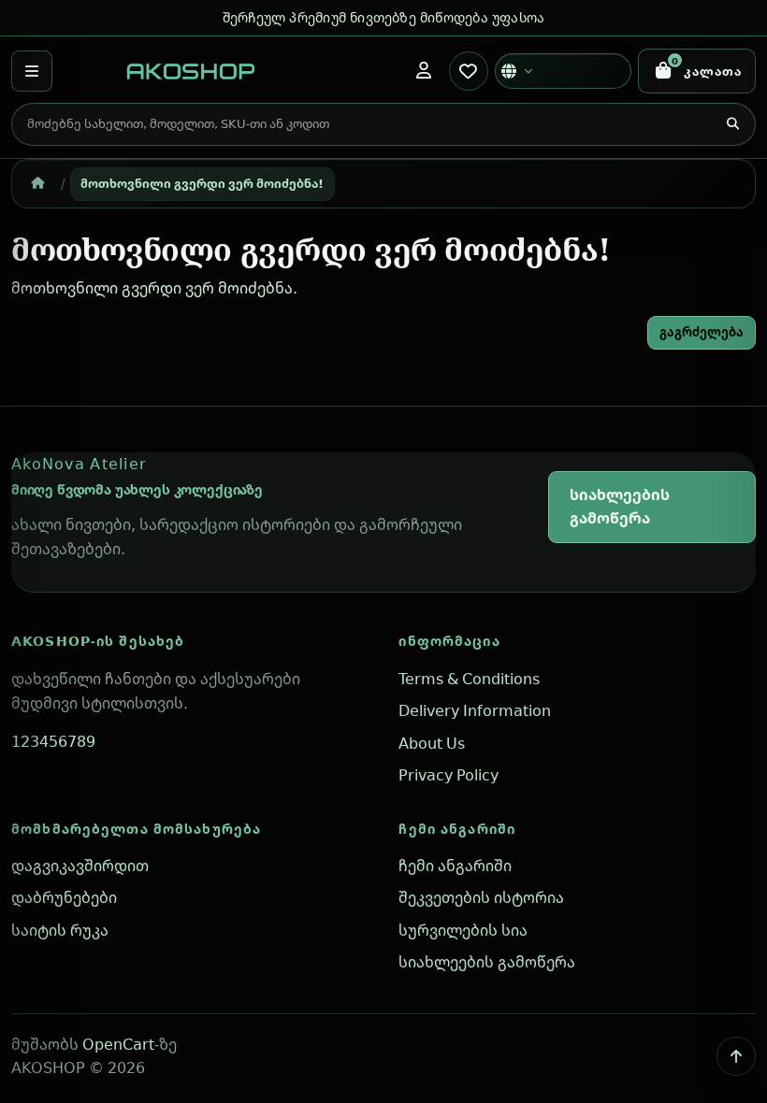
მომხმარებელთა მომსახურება (136, 829)
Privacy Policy (448, 775)
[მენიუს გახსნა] (31, 71)
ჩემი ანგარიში (456, 829)
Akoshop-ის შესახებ (97, 641)
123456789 (53, 741)
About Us (431, 743)
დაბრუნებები (64, 897)
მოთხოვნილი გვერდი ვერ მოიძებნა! (202, 183)
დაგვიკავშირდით (80, 865)
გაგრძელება (701, 331)
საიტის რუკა (60, 930)
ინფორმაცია (448, 641)
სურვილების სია (463, 930)
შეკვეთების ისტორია (481, 897)
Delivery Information (474, 710)
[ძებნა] (733, 124)
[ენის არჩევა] (563, 71)
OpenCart (118, 1044)
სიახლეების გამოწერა (620, 506)
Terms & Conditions (469, 678)
